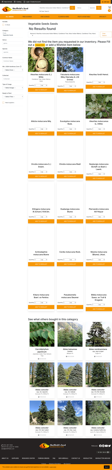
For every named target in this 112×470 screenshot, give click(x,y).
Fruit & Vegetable (84, 16)
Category (5, 30)
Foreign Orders (43, 458)
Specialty (102, 16)
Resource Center (28, 458)
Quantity (31, 85)
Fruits (4, 33)
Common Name (7, 57)
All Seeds (9, 17)
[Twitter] (109, 445)
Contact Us (75, 458)
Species (4, 49)
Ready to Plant (6, 93)
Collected (5, 75)
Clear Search (45, 11)
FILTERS (4, 21)
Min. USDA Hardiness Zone (11, 66)
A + (101, 452)
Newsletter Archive (102, 458)
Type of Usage (6, 84)
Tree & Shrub (27, 16)
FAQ (54, 458)
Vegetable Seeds (8, 35)
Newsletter (87, 458)
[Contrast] (108, 452)
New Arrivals (63, 458)
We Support (67, 463)
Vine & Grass (45, 16)
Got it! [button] (107, 467)
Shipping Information (55, 463)
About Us (5, 458)
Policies (43, 463)
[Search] (72, 8)
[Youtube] (106, 445)
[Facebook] (100, 445)
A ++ (104, 452)
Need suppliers (9, 102)
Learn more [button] (53, 467)
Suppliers (15, 458)
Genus (4, 40)
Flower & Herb (63, 16)
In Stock (7, 25)
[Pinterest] (103, 445)
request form (40, 45)
